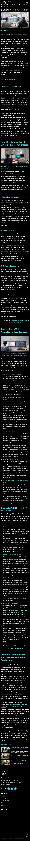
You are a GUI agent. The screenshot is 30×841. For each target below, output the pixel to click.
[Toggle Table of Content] (17, 79)
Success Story (5, 800)
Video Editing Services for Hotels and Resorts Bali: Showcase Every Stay (19, 749)
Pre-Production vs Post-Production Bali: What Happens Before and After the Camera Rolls (20, 762)
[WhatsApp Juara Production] (27, 835)
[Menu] (27, 3)
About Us (3, 796)
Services (3, 798)
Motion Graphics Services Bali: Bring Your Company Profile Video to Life (19, 755)
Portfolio (3, 803)
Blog (2, 805)
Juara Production (21, 733)
